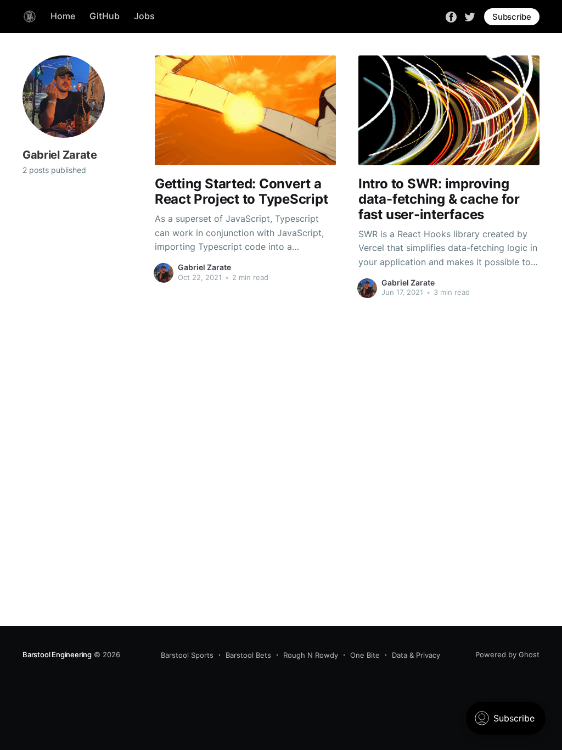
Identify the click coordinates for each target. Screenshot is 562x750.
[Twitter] (470, 15)
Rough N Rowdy (310, 655)
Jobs (144, 15)
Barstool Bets (248, 655)
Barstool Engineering (57, 654)
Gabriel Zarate (204, 267)
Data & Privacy (416, 655)
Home (62, 15)
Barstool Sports (187, 655)
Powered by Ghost (507, 654)
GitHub (104, 15)
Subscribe (511, 17)
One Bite (365, 655)
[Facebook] (451, 15)
